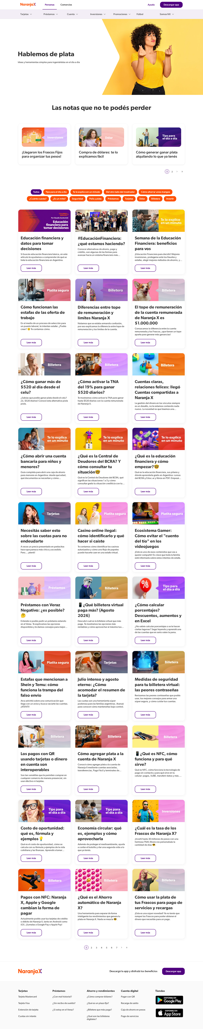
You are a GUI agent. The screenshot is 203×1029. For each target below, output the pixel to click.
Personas (49, 5)
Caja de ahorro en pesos (133, 1010)
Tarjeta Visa (24, 1003)
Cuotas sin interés (27, 1016)
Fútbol (140, 14)
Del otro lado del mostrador (120, 192)
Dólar (142, 199)
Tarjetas (129, 199)
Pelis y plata (95, 199)
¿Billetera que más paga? (99, 1010)
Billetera (155, 199)
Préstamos (113, 199)
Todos (36, 192)
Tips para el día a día (56, 192)
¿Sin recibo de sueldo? (63, 1003)
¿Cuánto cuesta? (38, 199)
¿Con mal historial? (62, 997)
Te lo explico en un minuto (86, 192)
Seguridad (77, 199)
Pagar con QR (128, 997)
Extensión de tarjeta (28, 1010)
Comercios (66, 5)
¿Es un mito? (59, 199)
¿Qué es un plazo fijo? (98, 1003)
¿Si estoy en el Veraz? (63, 1010)
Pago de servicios (130, 1016)
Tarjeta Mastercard (27, 997)
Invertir (170, 199)
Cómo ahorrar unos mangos (155, 192)
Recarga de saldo (129, 1003)
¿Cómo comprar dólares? (99, 997)
